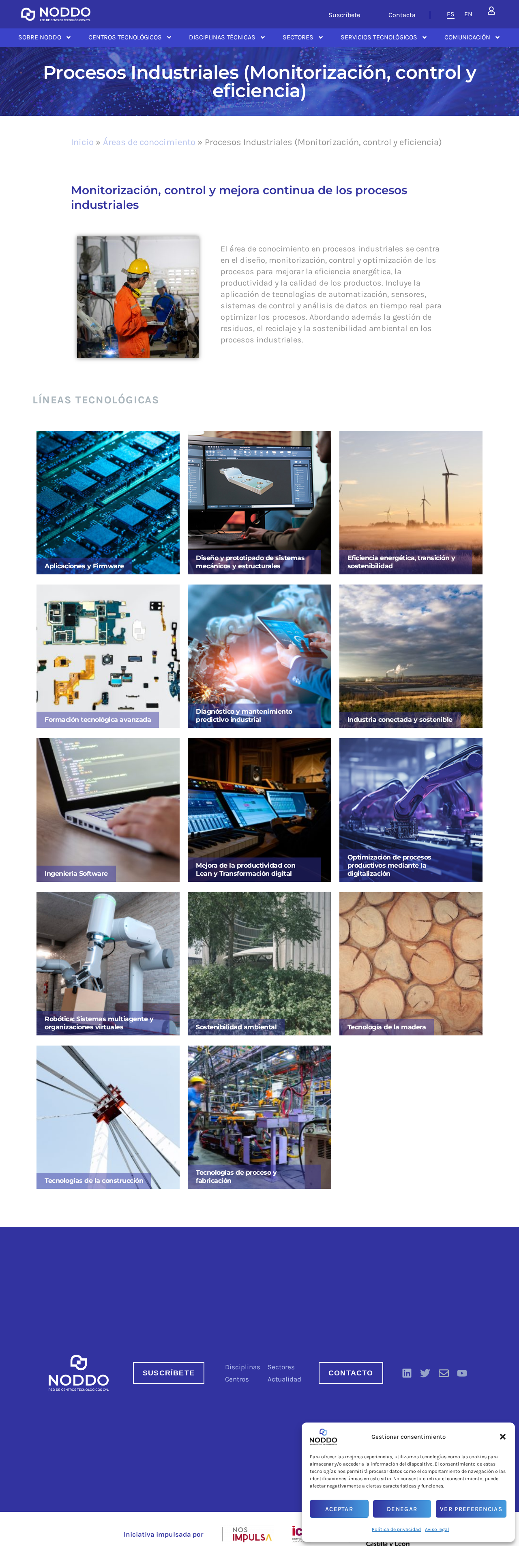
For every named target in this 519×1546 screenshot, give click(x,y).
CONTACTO (350, 1373)
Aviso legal (437, 1529)
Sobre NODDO (39, 37)
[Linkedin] (407, 1373)
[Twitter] (425, 1373)
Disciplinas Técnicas (222, 37)
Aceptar (339, 1509)
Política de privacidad (396, 1529)
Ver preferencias (471, 1509)
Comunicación (467, 37)
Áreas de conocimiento (149, 142)
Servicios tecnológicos (379, 37)
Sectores (298, 37)
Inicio (82, 142)
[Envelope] (443, 1373)
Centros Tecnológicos (125, 37)
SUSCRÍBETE (169, 1373)
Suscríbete (344, 15)
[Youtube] (462, 1373)
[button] (503, 1437)
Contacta (402, 15)
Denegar (402, 1509)
